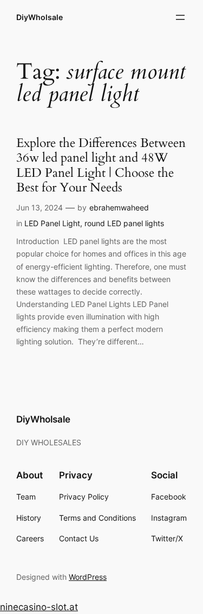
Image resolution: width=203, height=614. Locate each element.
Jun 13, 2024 (39, 207)
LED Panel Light (52, 223)
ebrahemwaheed (119, 207)
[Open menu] (180, 17)
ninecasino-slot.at (39, 607)
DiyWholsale (39, 17)
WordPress (88, 576)
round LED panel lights (124, 223)
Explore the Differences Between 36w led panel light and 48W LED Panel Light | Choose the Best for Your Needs (101, 165)
